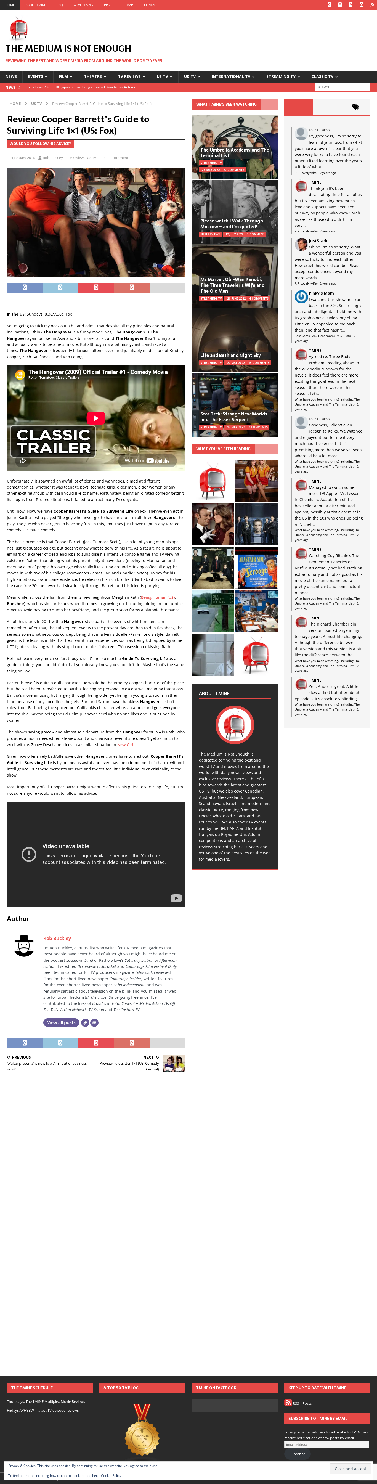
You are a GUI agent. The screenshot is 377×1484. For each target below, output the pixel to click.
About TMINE (36, 5)
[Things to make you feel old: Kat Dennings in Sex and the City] (256, 481)
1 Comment (256, 234)
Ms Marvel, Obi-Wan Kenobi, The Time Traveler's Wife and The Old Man (232, 285)
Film (63, 76)
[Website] (85, 1023)
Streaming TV (281, 76)
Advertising (83, 5)
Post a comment (114, 157)
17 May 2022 (236, 427)
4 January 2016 (23, 157)
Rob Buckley (53, 157)
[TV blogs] (142, 1434)
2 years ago (328, 173)
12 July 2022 (234, 234)
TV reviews (129, 76)
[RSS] (372, 5)
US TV (162, 76)
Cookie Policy (111, 1475)
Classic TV (322, 76)
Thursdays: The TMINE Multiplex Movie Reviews (46, 1401)
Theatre (93, 76)
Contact (151, 5)
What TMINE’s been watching (226, 104)
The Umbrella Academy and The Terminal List (234, 152)
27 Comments (233, 170)
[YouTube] (361, 5)
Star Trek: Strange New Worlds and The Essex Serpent (233, 416)
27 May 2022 (236, 363)
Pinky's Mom (321, 293)
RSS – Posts (302, 1403)
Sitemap (127, 5)
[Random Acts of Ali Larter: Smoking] (213, 481)
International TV (231, 76)
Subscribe (298, 1453)
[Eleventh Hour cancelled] (256, 655)
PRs (107, 5)
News (11, 76)
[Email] (94, 1023)
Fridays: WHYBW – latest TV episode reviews (43, 1410)
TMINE (315, 182)
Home (10, 5)
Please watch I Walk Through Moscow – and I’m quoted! (231, 223)
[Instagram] (350, 5)
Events (35, 76)
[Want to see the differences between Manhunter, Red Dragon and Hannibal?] (213, 655)
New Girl (125, 744)
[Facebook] (329, 5)
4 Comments (259, 298)
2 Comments (258, 427)
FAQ (60, 5)
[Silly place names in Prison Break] (213, 611)
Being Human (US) (158, 597)
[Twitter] (340, 5)
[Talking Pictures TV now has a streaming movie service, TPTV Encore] (256, 568)
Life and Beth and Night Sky (230, 355)
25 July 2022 (211, 170)
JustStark (318, 240)
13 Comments (258, 363)
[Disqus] (96, 1155)
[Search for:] (342, 86)
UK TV (190, 76)
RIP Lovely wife (306, 173)
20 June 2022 (236, 298)
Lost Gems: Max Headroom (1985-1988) (323, 336)
